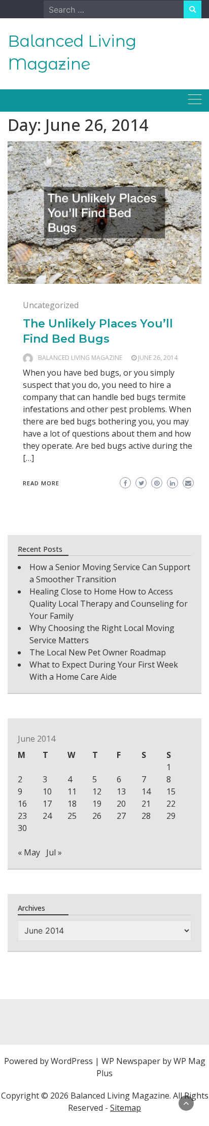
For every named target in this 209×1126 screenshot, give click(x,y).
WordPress (72, 1061)
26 (96, 815)
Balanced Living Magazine (80, 357)
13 (121, 791)
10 (47, 791)
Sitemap (125, 1107)
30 (22, 828)
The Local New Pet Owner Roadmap (97, 652)
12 (96, 791)
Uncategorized (51, 305)
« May (29, 852)
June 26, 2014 (158, 357)
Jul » (54, 852)
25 (72, 815)
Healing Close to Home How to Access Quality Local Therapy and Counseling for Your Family (108, 603)
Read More (41, 483)
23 (22, 815)
